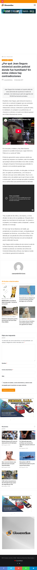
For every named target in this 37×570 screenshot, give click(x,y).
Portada (10, 60)
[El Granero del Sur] (7, 5)
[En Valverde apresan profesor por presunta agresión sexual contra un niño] (27, 435)
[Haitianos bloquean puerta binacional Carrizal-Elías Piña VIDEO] (10, 310)
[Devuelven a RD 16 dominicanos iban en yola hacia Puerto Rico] (27, 455)
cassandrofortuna (8, 80)
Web (3, 376)
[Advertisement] (18, 34)
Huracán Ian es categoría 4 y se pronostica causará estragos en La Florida (27, 299)
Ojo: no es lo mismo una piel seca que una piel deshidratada (9, 463)
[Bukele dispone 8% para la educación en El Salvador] (9, 435)
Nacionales (10, 56)
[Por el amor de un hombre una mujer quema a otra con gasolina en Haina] (27, 312)
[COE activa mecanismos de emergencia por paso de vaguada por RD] (9, 474)
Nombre (4, 363)
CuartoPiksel (19, 560)
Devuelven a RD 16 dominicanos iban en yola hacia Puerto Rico (27, 463)
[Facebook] (17, 564)
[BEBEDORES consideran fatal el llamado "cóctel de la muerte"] (10, 291)
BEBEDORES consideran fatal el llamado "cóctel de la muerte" (9, 302)
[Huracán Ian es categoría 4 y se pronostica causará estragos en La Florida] (27, 290)
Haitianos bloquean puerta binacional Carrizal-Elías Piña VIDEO (9, 320)
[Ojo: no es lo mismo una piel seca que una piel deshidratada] (9, 455)
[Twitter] (19, 564)
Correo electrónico (7, 369)
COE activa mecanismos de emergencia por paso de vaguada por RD (9, 482)
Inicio (4, 56)
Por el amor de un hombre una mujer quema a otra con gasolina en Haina (26, 322)
